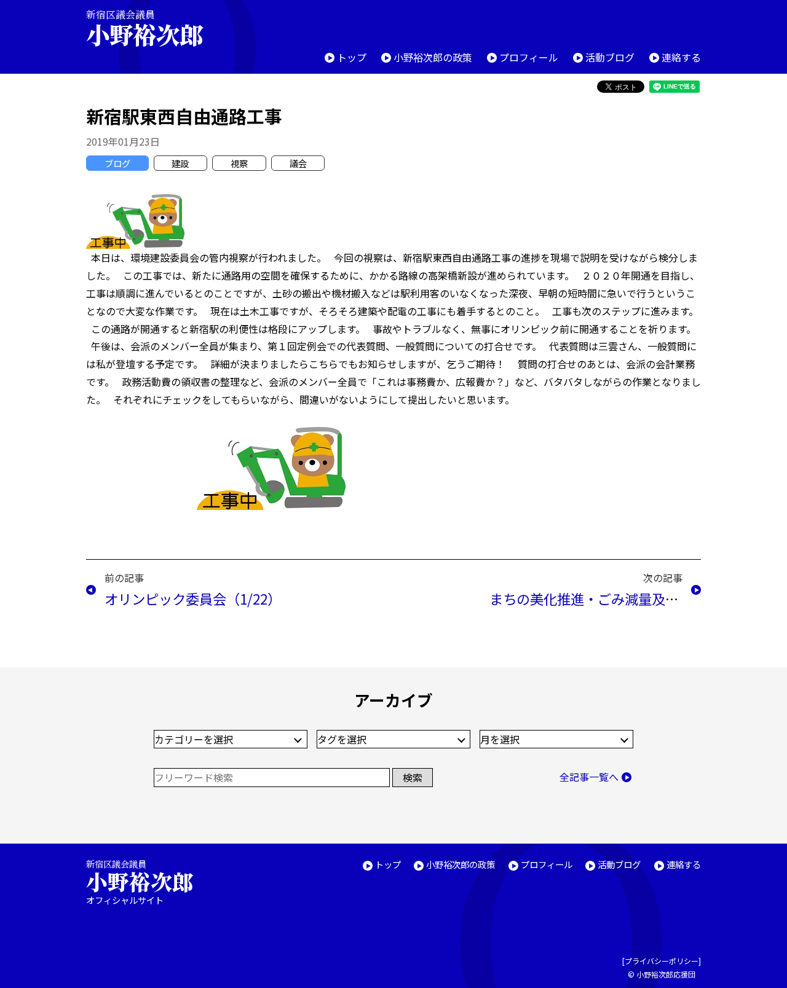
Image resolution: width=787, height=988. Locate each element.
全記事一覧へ (589, 776)
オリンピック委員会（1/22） (193, 598)
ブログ (117, 163)
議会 (298, 163)
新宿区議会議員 (144, 28)
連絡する (681, 57)
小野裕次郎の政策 (433, 57)
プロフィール (528, 57)
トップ (351, 57)
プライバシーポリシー (661, 960)
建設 (180, 163)
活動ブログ (610, 57)
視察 (239, 163)
